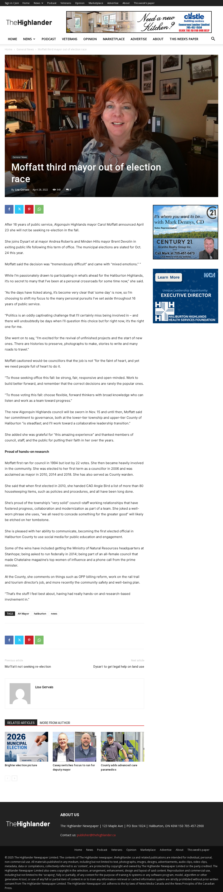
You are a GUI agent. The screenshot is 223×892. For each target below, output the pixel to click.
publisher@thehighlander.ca (96, 835)
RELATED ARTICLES (21, 723)
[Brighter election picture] (26, 747)
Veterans (66, 3)
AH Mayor (23, 613)
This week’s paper (144, 3)
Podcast (51, 3)
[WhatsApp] (39, 209)
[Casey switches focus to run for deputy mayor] (74, 747)
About (126, 3)
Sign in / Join (12, 3)
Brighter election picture (21, 765)
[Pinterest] (29, 209)
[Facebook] (9, 209)
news (54, 613)
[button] (213, 39)
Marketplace (96, 3)
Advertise (112, 3)
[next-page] (14, 778)
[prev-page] (7, 778)
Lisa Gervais (22, 189)
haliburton (40, 613)
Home (26, 3)
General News (25, 49)
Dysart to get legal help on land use (118, 667)
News (37, 3)
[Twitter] (19, 209)
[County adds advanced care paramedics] (122, 747)
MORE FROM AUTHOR (55, 723)
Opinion (79, 3)
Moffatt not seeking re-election (28, 667)
